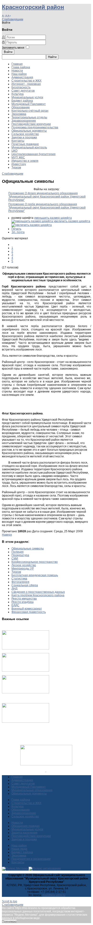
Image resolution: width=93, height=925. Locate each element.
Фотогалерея (20, 582)
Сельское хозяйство (25, 134)
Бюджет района (22, 100)
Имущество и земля (24, 160)
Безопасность (21, 87)
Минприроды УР (22, 568)
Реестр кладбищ (22, 602)
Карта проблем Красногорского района (37, 595)
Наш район (19, 74)
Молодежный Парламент (28, 104)
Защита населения (24, 832)
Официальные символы (27, 548)
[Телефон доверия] (25, 721)
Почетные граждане (25, 144)
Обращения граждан (25, 826)
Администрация (22, 77)
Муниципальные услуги (27, 97)
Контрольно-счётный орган (29, 110)
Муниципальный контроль (29, 147)
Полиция (17, 552)
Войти (8, 52)
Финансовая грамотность (28, 612)
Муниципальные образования (31, 790)
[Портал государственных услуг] (25, 648)
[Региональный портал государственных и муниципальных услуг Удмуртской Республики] (25, 670)
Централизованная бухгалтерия (33, 154)
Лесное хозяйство (23, 565)
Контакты (17, 140)
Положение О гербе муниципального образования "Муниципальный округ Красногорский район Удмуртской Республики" (47, 208)
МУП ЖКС (18, 157)
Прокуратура (20, 555)
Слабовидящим (12, 19)
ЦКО (14, 150)
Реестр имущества (24, 598)
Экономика (18, 114)
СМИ (14, 558)
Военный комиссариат (26, 608)
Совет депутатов (23, 90)
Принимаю (9, 921)
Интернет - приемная (26, 84)
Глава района (20, 67)
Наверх (7, 534)
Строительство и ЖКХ (26, 80)
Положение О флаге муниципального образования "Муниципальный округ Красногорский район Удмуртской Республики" (47, 197)
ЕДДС (15, 605)
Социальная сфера (24, 585)
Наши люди (19, 849)
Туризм (16, 167)
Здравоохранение (23, 120)
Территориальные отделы (29, 117)
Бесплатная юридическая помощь (34, 575)
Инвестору (18, 164)
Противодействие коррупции (31, 124)
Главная (17, 64)
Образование (20, 107)
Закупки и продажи (24, 137)
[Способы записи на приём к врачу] (25, 692)
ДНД (14, 588)
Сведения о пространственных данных (38, 592)
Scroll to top (9, 901)
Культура (17, 94)
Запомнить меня (13, 47)
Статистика (19, 578)
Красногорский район (33, 7)
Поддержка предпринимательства (34, 127)
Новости (17, 70)
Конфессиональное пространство (34, 562)
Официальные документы (29, 130)
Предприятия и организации (31, 859)
